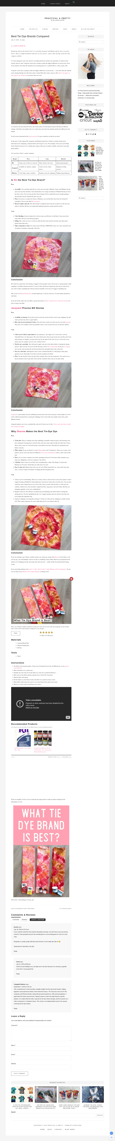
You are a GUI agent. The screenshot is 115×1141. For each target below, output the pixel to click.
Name (13, 1045)
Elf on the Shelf (88, 29)
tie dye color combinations (47, 452)
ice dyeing (67, 346)
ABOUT (74, 29)
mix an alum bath (53, 346)
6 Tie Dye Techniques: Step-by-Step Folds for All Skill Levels (100, 151)
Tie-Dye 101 (33, 29)
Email (13, 1054)
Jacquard (16, 308)
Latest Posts (55, 3)
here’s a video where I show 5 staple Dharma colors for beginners (47, 569)
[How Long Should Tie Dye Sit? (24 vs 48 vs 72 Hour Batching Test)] (69, 1094)
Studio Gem (77, 1125)
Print (15, 633)
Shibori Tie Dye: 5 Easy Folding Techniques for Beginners (93, 1106)
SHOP (65, 29)
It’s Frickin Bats (65, 908)
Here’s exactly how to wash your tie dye (56, 301)
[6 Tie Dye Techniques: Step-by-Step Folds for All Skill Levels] (22, 1094)
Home (43, 3)
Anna (23, 40)
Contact (58, 1129)
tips (33, 900)
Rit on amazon (36, 201)
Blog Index (70, 1129)
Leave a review (37, 919)
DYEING (45, 29)
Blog (50, 1129)
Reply (15, 951)
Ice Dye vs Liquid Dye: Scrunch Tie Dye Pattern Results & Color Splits (98, 166)
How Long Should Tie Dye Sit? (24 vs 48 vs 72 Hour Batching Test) (101, 183)
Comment (14, 1025)
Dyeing (20, 900)
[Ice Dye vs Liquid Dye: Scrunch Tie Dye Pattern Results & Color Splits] (46, 1094)
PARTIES (56, 29)
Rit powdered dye (26, 293)
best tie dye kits (33, 136)
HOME (22, 29)
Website (13, 1063)
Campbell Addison (19, 984)
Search (13, 1112)
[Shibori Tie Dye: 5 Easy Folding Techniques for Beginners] (93, 1094)
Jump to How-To (19, 46)
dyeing (29, 900)
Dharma (21, 431)
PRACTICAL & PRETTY (58, 18)
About (67, 3)
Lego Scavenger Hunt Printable (23, 908)
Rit (15, 180)
